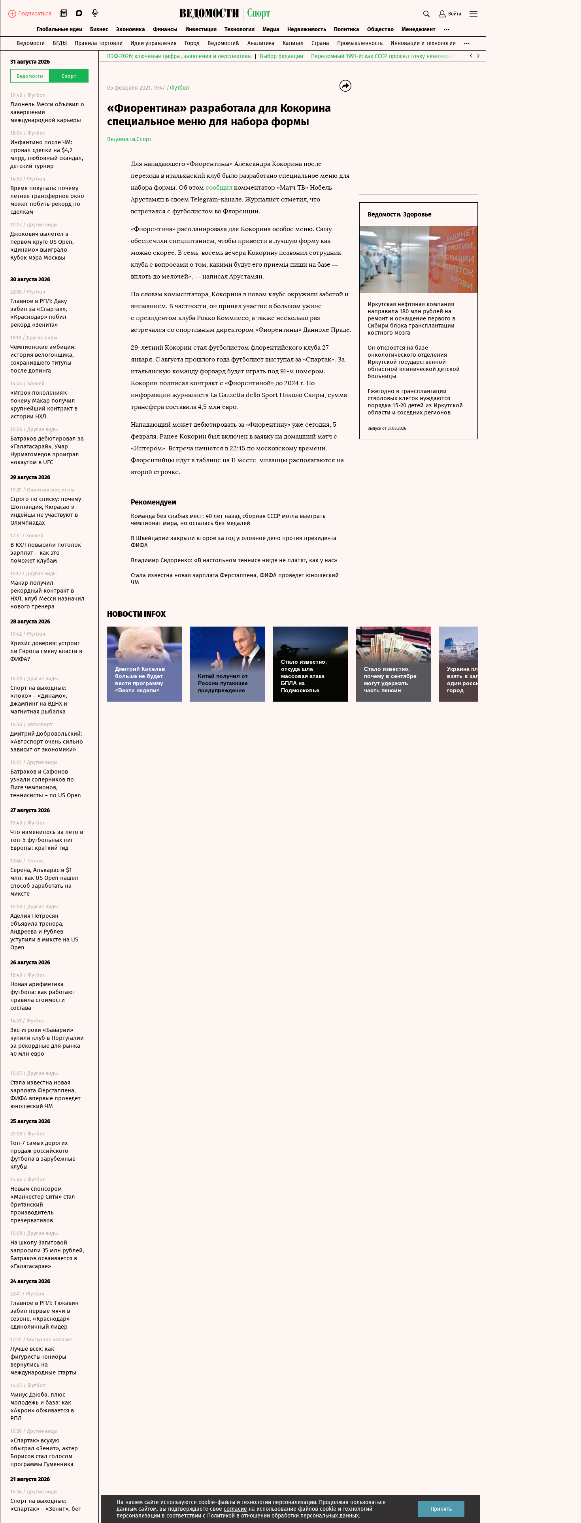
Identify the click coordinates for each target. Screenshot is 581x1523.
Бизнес (99, 29)
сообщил (219, 187)
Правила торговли (99, 43)
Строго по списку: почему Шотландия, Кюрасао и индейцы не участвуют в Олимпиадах (45, 510)
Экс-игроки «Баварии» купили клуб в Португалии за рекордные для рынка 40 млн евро (47, 1041)
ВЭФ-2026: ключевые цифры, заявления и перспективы (179, 56)
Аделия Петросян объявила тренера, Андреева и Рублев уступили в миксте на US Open (44, 931)
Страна (320, 43)
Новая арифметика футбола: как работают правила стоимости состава (42, 996)
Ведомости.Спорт (129, 139)
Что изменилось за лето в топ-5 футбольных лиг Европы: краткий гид (46, 839)
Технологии (239, 29)
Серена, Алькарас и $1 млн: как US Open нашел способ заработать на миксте (44, 881)
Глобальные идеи (59, 29)
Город (192, 43)
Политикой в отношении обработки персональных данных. (283, 1515)
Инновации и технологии (423, 43)
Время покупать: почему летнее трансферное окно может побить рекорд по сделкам (47, 199)
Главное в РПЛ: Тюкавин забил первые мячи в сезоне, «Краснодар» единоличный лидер (44, 1314)
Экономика (130, 29)
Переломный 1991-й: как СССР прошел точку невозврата (383, 56)
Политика (346, 29)
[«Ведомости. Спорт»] (211, 13)
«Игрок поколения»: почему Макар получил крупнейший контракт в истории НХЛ (43, 404)
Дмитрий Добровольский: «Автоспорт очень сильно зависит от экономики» (46, 741)
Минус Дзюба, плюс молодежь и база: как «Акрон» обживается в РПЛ (42, 1406)
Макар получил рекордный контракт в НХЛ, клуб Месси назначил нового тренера (47, 594)
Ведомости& (224, 43)
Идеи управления (153, 43)
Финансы (165, 29)
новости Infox (136, 614)
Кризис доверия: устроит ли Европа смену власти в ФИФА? (46, 651)
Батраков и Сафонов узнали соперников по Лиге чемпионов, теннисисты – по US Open (45, 783)
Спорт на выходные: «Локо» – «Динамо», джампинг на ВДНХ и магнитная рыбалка (38, 699)
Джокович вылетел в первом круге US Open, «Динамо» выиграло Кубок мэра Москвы (42, 245)
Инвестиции (201, 29)
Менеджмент (419, 29)
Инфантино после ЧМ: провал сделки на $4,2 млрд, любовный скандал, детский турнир (46, 154)
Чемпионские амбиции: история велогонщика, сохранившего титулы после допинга (43, 358)
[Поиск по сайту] (426, 14)
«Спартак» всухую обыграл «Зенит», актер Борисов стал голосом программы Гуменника (44, 1452)
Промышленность (360, 43)
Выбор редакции (281, 56)
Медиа (270, 29)
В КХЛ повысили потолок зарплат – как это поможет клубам (45, 552)
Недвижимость (306, 29)
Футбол (179, 88)
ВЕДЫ (60, 43)
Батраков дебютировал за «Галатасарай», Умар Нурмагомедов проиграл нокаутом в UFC (47, 450)
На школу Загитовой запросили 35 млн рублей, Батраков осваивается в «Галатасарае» (47, 1254)
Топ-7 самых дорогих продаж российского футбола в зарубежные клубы (42, 1154)
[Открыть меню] (473, 13)
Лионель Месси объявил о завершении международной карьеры (47, 112)
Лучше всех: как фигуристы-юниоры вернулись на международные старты (43, 1360)
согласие (235, 1509)
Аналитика (261, 43)
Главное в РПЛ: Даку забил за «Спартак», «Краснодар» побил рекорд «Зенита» (38, 312)
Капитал (293, 43)
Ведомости (31, 43)
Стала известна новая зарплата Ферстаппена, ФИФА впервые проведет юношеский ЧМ (45, 1094)
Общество (380, 29)
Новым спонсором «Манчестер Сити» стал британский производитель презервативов (42, 1204)
